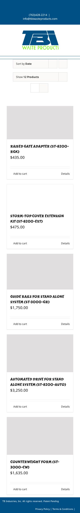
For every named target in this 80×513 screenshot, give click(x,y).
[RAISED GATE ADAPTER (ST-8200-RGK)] (40, 122)
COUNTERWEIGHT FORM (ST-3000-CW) (34, 464)
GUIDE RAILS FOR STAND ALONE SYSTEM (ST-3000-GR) (37, 299)
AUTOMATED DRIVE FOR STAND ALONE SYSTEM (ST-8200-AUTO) (38, 381)
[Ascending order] (63, 63)
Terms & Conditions (63, 509)
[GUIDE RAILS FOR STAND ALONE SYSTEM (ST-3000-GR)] (40, 272)
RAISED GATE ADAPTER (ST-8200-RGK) (39, 149)
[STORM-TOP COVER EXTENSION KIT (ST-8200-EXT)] (40, 196)
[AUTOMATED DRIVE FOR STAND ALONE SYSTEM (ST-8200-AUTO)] (40, 353)
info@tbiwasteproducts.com (40, 19)
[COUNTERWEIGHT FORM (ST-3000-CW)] (40, 436)
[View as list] (43, 88)
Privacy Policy (42, 509)
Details (65, 174)
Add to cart (20, 174)
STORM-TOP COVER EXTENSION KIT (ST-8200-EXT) (37, 218)
